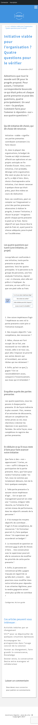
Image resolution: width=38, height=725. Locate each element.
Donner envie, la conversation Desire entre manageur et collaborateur (18, 661)
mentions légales (12, 715)
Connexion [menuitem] (4, 2)
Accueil (7, 26)
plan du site (25, 715)
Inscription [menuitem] (13, 2)
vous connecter (21, 687)
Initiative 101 (19, 16)
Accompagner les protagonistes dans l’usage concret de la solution (17, 643)
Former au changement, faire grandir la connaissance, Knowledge (18, 652)
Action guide (20, 602)
